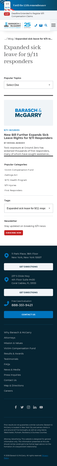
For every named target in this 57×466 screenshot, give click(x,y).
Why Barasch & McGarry (18, 332)
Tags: (7, 200)
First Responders (13, 190)
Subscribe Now (13, 233)
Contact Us (28, 314)
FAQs (7, 364)
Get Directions (28, 267)
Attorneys (9, 337)
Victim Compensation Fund (19, 170)
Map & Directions (14, 385)
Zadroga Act (11, 175)
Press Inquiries (12, 374)
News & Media (12, 369)
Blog (10, 38)
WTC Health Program (16, 180)
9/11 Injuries (10, 185)
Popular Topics (12, 78)
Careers (8, 390)
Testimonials (11, 359)
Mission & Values (13, 343)
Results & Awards (14, 353)
